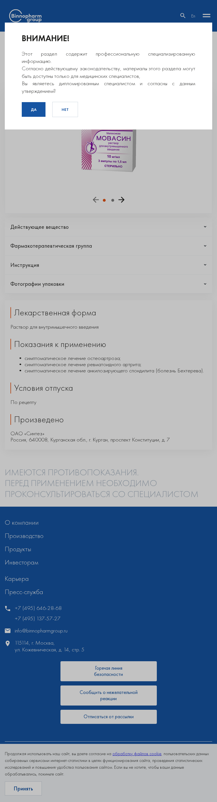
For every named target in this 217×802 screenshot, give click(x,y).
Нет (65, 109)
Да (33, 109)
